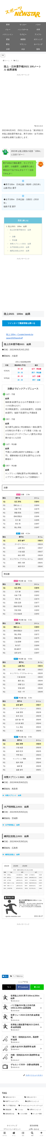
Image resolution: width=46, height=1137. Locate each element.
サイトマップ (12, 1126)
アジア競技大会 (17, 976)
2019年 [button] (15, 866)
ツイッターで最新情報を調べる (21, 323)
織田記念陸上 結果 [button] (12, 854)
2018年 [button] (24, 866)
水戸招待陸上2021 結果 (19, 247)
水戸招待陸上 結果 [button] (12, 825)
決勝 (13, 237)
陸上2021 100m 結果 (17, 226)
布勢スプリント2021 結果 (20, 244)
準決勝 (14, 240)
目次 (20, 220)
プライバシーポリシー (12, 1129)
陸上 (6, 976)
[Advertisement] (23, 99)
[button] (23, 1133)
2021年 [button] (6, 866)
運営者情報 (34, 1126)
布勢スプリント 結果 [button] (13, 795)
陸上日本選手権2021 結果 (20, 230)
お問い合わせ (34, 1129)
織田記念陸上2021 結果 (19, 251)
